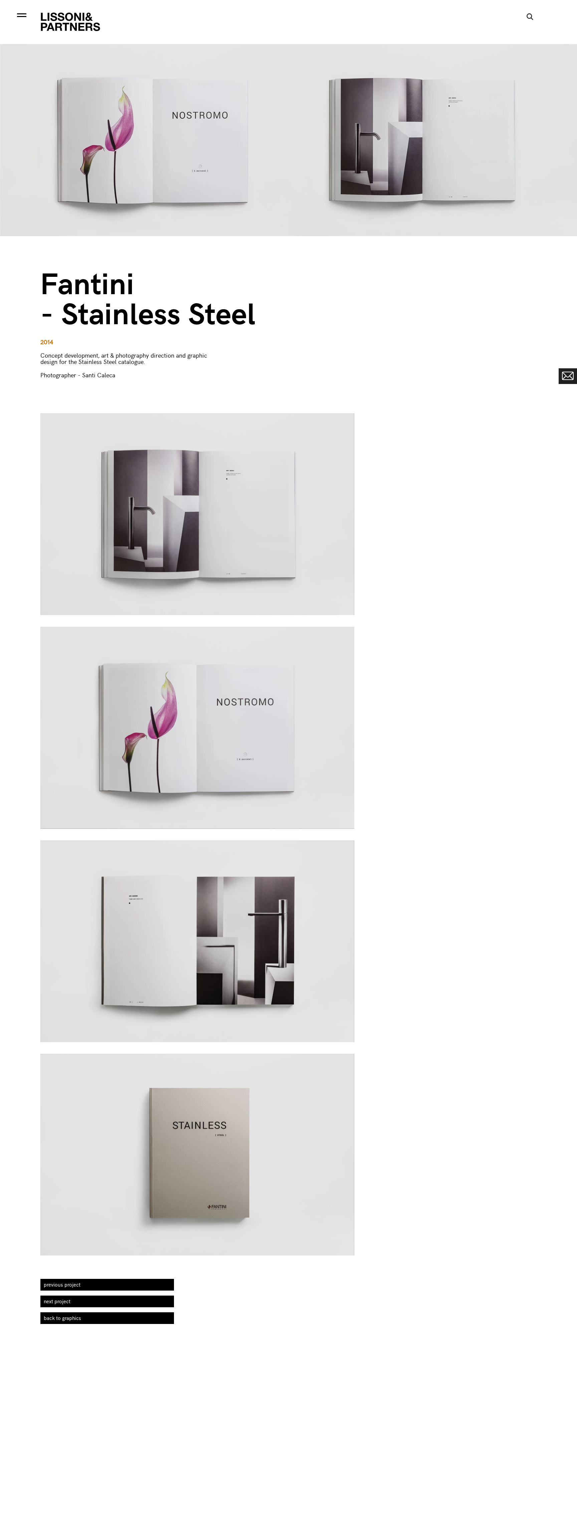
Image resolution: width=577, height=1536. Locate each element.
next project (57, 1301)
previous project (62, 1284)
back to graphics (62, 1318)
